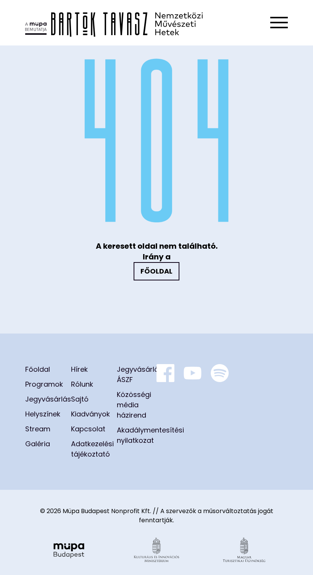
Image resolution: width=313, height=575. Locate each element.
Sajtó (80, 399)
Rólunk (82, 384)
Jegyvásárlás (48, 399)
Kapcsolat (88, 429)
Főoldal (156, 271)
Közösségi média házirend (134, 405)
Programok (44, 384)
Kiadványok (90, 414)
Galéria (37, 444)
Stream (37, 429)
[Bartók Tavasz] (114, 22)
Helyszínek (42, 414)
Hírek (79, 369)
